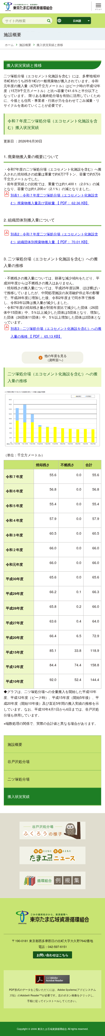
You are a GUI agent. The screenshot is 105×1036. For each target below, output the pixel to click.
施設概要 (25, 45)
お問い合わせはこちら (52, 955)
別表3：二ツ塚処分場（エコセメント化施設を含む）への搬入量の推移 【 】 (55, 332)
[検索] (47, 21)
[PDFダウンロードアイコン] (52, 979)
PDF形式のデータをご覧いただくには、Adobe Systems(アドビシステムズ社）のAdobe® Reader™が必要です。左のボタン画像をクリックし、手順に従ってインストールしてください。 (52, 995)
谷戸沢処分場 (19, 761)
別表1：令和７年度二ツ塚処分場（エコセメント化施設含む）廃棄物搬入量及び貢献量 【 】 (54, 199)
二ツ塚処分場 (19, 779)
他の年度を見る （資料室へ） (55, 357)
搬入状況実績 (19, 796)
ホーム (9, 45)
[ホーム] (28, 5)
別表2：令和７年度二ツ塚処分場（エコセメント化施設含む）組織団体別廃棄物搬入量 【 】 (54, 237)
